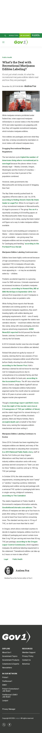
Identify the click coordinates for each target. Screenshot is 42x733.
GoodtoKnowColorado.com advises (17, 507)
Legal (6, 559)
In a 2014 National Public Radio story (17, 452)
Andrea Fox (30, 86)
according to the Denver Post (14, 365)
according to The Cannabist (14, 496)
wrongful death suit (10, 422)
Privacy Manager (8, 709)
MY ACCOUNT (25, 35)
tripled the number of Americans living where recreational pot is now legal (20, 160)
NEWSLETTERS (13, 35)
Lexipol (17, 718)
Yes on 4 (32, 209)
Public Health (7, 57)
